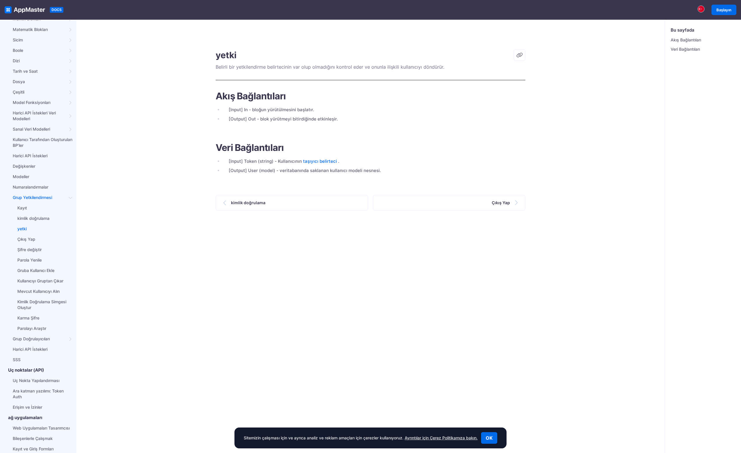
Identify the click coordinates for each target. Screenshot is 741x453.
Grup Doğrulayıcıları (31, 338)
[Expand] (70, 29)
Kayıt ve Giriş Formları (33, 448)
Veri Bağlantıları (685, 49)
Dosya (19, 81)
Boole (18, 50)
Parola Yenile (29, 259)
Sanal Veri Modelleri (31, 129)
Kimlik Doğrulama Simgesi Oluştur (41, 304)
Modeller (21, 176)
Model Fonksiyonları (31, 102)
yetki (22, 228)
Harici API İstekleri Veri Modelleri (34, 115)
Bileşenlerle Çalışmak (33, 438)
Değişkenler (24, 166)
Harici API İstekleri (30, 155)
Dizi (16, 60)
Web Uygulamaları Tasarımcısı (41, 427)
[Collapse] (70, 197)
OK (489, 438)
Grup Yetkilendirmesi (32, 197)
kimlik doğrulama (33, 218)
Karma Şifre (28, 317)
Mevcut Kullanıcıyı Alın (38, 291)
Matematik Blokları (30, 29)
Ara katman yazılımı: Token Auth (38, 393)
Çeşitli (18, 91)
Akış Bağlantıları (686, 39)
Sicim (18, 39)
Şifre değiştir (29, 249)
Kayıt (22, 207)
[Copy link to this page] (519, 55)
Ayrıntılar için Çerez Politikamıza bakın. (441, 437)
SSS (17, 359)
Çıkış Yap (26, 239)
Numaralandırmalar (30, 187)
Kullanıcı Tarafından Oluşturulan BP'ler (42, 142)
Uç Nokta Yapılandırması (36, 380)
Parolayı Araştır (31, 328)
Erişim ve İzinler (27, 407)
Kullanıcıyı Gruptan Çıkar (40, 280)
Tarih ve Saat (25, 71)
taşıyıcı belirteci (320, 161)
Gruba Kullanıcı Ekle (35, 270)
